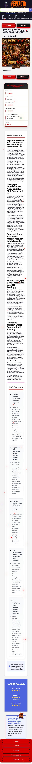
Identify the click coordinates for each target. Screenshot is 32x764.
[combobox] (14, 10)
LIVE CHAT (17, 758)
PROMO (17, 741)
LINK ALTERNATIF (17, 754)
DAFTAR (23, 25)
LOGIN (8, 25)
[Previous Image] (3, 52)
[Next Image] (29, 52)
